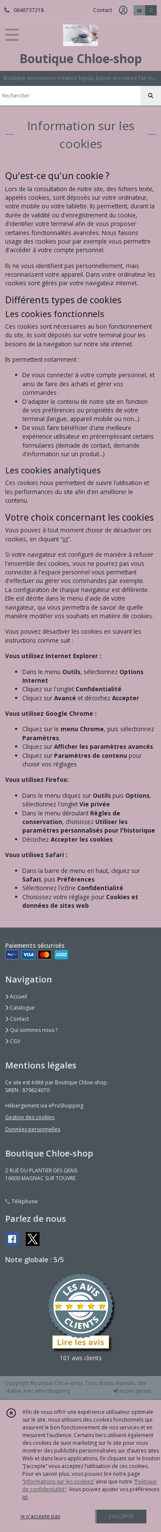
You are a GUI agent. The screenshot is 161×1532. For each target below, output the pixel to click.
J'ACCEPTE (121, 1516)
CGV (14, 1041)
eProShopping (52, 1391)
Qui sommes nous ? (33, 1030)
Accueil (18, 996)
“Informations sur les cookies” (58, 1481)
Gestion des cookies (30, 1117)
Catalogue (22, 1007)
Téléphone (24, 1201)
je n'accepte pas (40, 1516)
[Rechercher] (150, 96)
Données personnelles (32, 1129)
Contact (102, 10)
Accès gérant (134, 1391)
